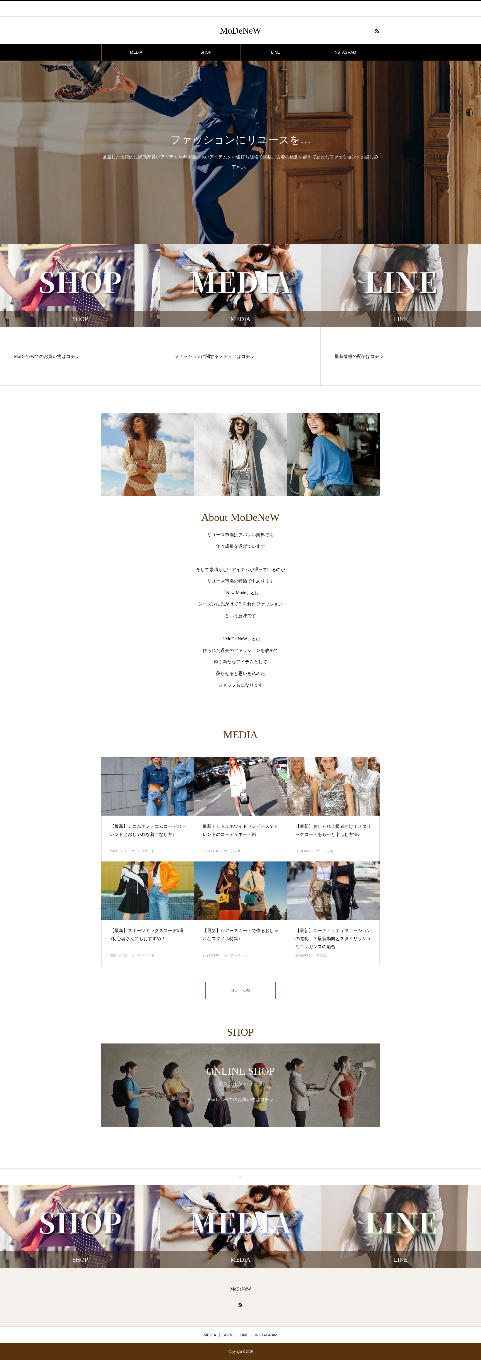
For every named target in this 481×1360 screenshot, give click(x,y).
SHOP (205, 52)
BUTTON (240, 990)
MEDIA (136, 52)
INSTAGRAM (344, 52)
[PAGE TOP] (240, 1176)
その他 (321, 955)
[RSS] (377, 30)
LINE (275, 52)
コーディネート (142, 851)
